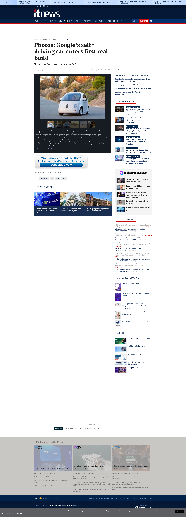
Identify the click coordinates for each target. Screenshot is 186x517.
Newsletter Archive (137, 498)
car (52, 178)
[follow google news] (44, 6)
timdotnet (118, 246)
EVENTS (119, 21)
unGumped (118, 267)
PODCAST (111, 21)
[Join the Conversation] (92, 70)
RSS (151, 498)
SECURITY (58, 21)
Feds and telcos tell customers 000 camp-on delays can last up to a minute (131, 239)
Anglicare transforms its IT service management (128, 93)
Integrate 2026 (134, 368)
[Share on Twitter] (96, 70)
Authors (116, 498)
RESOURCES (99, 21)
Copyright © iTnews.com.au (42, 172)
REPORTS (87, 21)
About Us (97, 498)
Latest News (7, 2)
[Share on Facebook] (99, 70)
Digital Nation (68, 505)
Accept (179, 512)
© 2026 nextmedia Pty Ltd (50, 498)
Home (36, 39)
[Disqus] (73, 246)
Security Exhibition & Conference (136, 363)
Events (120, 333)
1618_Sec (147, 227)
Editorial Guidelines (107, 498)
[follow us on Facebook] (40, 6)
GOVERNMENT (47, 21)
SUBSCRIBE (144, 21)
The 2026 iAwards (134, 355)
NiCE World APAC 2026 (137, 346)
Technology (55, 39)
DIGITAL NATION (73, 21)
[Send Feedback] (105, 70)
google (64, 178)
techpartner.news (56, 505)
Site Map (146, 498)
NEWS (35, 21)
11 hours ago (132, 231)
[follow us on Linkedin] (34, 6)
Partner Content (126, 101)
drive (57, 178)
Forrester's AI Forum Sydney (139, 339)
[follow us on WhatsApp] (47, 6)
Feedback (122, 498)
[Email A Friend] (109, 70)
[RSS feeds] (50, 6)
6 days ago (133, 261)
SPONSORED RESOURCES (128, 278)
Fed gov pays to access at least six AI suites (131, 85)
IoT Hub (77, 505)
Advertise (128, 498)
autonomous (44, 178)
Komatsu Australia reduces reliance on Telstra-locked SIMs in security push (133, 80)
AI (65, 21)
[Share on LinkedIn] (102, 70)
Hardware (65, 39)
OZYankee (118, 257)
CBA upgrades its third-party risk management (133, 88)
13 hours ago (142, 239)
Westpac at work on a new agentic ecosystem (132, 75)
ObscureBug (148, 235)
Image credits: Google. (45, 149)
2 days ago (132, 250)
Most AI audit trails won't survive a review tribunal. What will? (82, 428)
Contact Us (91, 498)
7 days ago (133, 271)
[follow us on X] (37, 6)
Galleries (44, 39)
